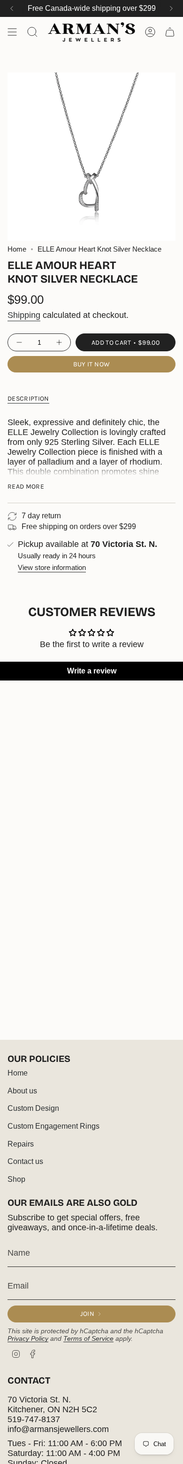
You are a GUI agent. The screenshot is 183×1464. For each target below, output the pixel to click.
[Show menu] (12, 32)
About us (22, 1091)
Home (17, 249)
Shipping (24, 315)
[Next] (171, 8)
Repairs (21, 1144)
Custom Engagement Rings (53, 1126)
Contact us (25, 1161)
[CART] (170, 32)
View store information (52, 567)
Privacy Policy (28, 1338)
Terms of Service (88, 1338)
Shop (16, 1179)
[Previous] (12, 8)
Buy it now (91, 364)
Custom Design (33, 1108)
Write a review (91, 671)
